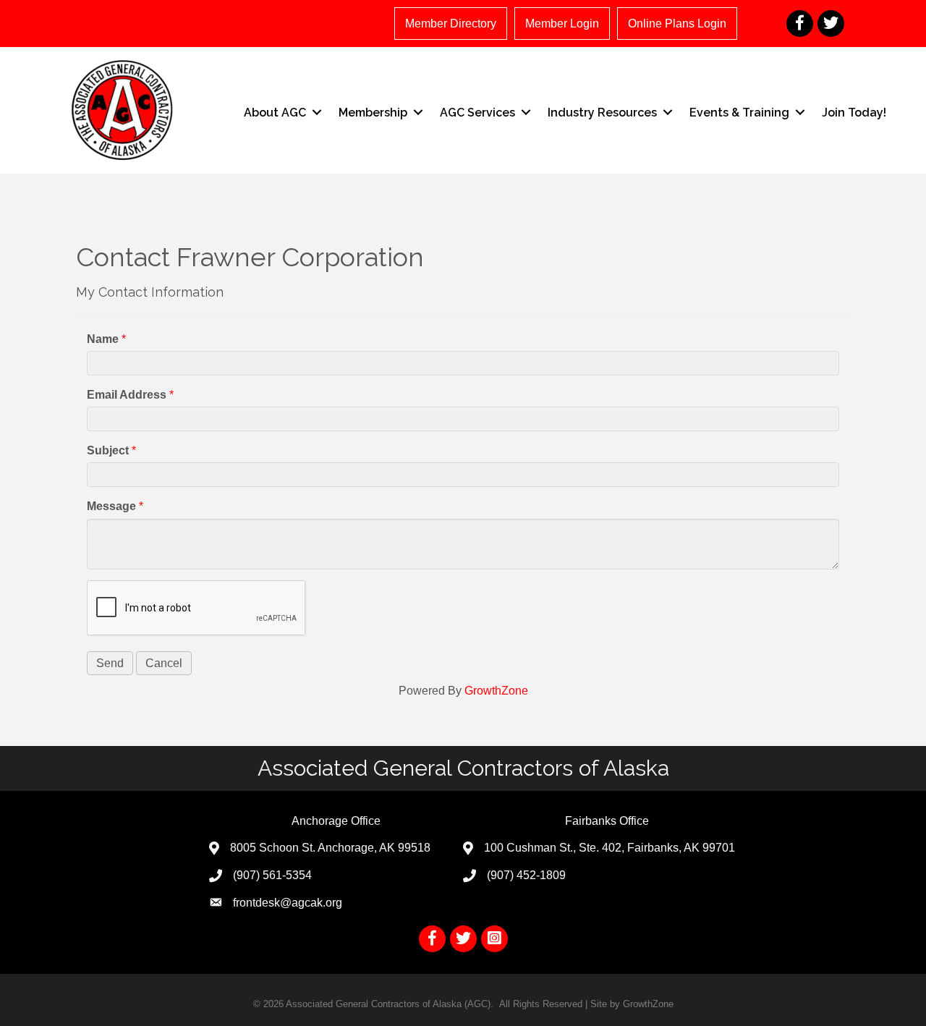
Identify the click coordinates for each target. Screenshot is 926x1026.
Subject (108, 450)
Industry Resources (602, 112)
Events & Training (739, 112)
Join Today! (854, 112)
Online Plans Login (677, 23)
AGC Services (477, 112)
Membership (373, 112)
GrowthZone (496, 690)
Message (111, 506)
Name (103, 339)
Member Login (562, 23)
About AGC (275, 112)
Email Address (126, 395)
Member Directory (450, 23)
